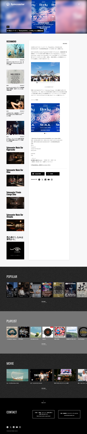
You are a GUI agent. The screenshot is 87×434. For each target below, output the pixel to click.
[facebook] (45, 180)
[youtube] (49, 180)
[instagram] (52, 180)
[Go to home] (15, 4)
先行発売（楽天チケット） (36, 160)
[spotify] (39, 180)
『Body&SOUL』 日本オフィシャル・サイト (41, 165)
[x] (42, 180)
